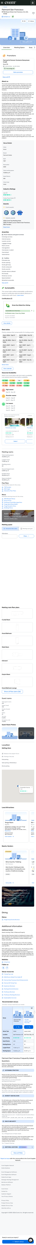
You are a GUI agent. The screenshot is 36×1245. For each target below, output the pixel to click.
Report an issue (5, 1158)
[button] (15, 535)
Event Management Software (9, 1172)
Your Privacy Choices (7, 1196)
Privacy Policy (5, 1200)
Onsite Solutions (5, 1168)
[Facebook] (7, 967)
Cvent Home (4, 1188)
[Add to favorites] (33, 13)
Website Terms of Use (7, 1205)
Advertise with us (6, 1208)
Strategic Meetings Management (10, 1179)
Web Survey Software (7, 1182)
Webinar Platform (6, 1184)
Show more (5, 364)
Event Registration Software (8, 1174)
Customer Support (6, 1194)
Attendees (5, 533)
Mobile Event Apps (6, 1177)
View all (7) (6, 77)
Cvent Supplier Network (7, 1165)
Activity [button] (7, 874)
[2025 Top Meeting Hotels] (13, 212)
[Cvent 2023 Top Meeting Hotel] (20, 213)
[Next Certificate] (31, 310)
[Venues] (33, 3)
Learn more (20, 295)
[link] (16, 855)
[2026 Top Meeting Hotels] (6, 212)
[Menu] (2, 2)
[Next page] (30, 430)
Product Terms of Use (7, 1203)
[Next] (34, 47)
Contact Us (4, 1191)
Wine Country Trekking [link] (13, 862)
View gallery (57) (27, 42)
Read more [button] (8, 830)
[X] (3, 967)
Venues (5, 7)
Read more (6, 227)
